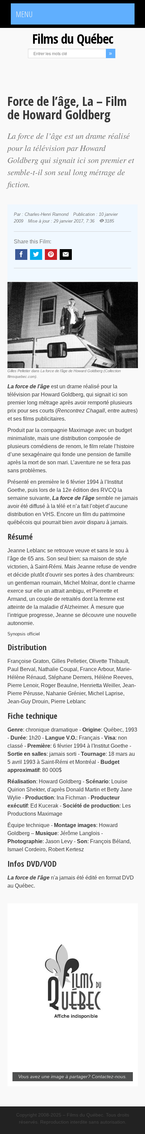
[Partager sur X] (36, 254)
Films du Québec (72, 38)
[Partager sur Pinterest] (51, 254)
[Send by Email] (66, 254)
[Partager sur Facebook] (21, 254)
